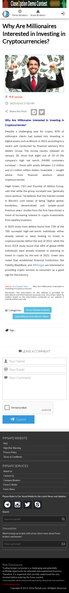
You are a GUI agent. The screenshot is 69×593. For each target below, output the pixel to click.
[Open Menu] (63, 13)
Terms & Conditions (12, 456)
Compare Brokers (11, 480)
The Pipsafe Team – (22, 286)
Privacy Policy (10, 452)
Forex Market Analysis (37, 309)
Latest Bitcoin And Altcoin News (31, 316)
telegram (11, 504)
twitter (44, 112)
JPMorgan (38, 265)
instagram (21, 504)
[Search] (63, 519)
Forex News (9, 489)
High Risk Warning (12, 448)
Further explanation (11, 584)
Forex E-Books (10, 484)
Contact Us (8, 475)
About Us (7, 471)
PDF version (15, 96)
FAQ (5, 443)
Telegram (36, 113)
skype (41, 504)
